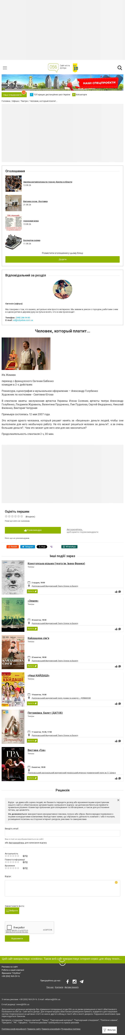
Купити (31, 591)
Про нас (50, 987)
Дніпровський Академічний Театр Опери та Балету (55, 586)
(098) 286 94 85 (23, 317)
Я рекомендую (34, 530)
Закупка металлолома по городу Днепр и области (47, 182)
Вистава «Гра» (37, 750)
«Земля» (33, 600)
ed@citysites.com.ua (23, 320)
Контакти (59, 987)
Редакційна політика (70, 1029)
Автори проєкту (71, 987)
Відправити (17, 938)
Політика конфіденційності (14, 1029)
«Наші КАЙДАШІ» (38, 675)
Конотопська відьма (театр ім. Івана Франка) (56, 563)
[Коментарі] (119, 591)
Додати (62, 259)
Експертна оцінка (31, 240)
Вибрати (13, 910)
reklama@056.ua (52, 999)
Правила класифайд (51, 1029)
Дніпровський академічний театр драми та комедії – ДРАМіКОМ (61, 698)
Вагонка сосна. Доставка (35, 201)
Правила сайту (34, 1029)
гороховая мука (31, 221)
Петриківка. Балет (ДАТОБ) (45, 712)
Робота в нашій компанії (13, 970)
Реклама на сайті (10, 967)
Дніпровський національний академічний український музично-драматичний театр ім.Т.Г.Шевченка (73, 773)
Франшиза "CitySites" (11, 973)
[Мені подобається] (116, 591)
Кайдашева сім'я (38, 638)
